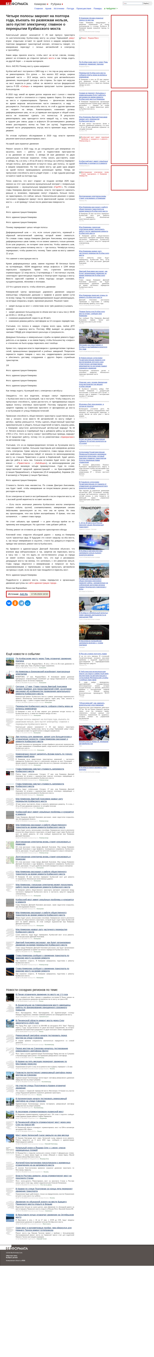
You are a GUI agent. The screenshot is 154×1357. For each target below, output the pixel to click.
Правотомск (23, 463)
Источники (59, 8)
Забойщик (40, 463)
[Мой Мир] (28, 603)
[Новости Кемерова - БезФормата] (14, 3)
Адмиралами (67, 437)
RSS (23, 1260)
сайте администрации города (42, 583)
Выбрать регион (12, 1257)
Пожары (98, 8)
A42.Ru (24, 594)
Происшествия (83, 8)
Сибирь (25, 86)
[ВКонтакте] (9, 603)
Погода (70, 8)
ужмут (72, 38)
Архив (48, 8)
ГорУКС (58, 187)
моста (51, 58)
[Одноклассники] (15, 603)
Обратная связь (11, 1256)
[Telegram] (21, 603)
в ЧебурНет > (111, 8)
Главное (38, 8)
